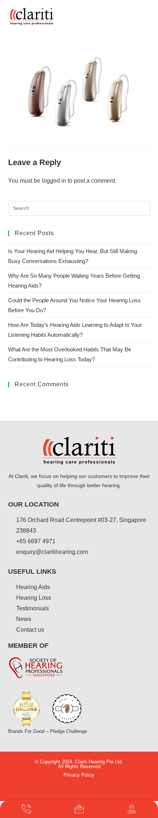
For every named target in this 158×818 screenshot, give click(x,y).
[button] (143, 16)
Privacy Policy (79, 775)
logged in (54, 181)
